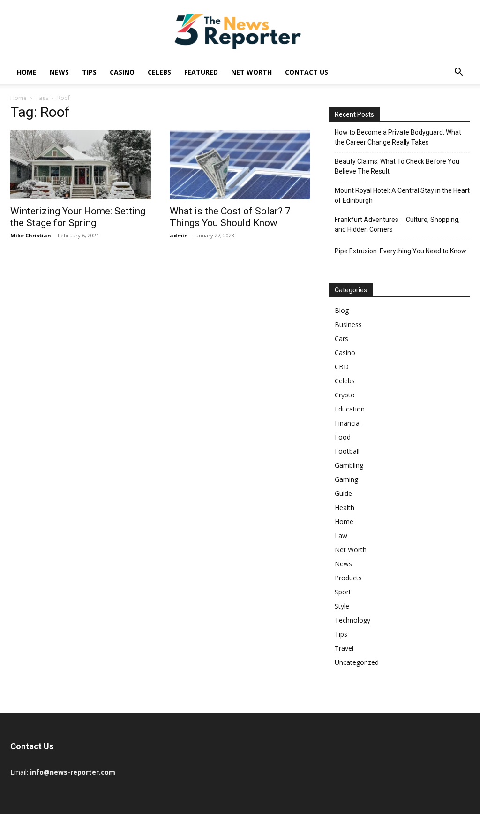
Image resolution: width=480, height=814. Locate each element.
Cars (341, 338)
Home (27, 72)
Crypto (345, 394)
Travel (344, 648)
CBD (342, 366)
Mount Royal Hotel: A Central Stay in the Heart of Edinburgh (402, 195)
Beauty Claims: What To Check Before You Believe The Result (397, 166)
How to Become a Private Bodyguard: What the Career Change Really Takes (398, 137)
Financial (348, 422)
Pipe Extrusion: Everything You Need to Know (400, 251)
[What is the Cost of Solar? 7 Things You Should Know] (240, 164)
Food (343, 437)
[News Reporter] (240, 31)
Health (344, 507)
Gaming (346, 479)
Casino (122, 72)
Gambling (349, 465)
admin (179, 235)
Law (341, 535)
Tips (89, 72)
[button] (458, 72)
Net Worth (251, 72)
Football (347, 451)
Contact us (306, 72)
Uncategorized (357, 662)
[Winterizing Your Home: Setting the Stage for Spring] (80, 164)
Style (342, 605)
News (59, 72)
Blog (342, 310)
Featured (201, 72)
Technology (352, 620)
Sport (343, 591)
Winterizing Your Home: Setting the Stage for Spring (77, 216)
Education (350, 408)
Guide (343, 493)
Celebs (159, 72)
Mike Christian (30, 235)
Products (348, 577)
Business (348, 324)
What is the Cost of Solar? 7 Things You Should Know (230, 216)
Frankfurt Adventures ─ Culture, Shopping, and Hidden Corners (397, 224)
